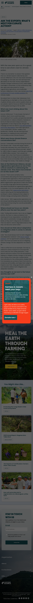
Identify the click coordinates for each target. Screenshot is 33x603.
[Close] (32, 277)
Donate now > (10, 317)
